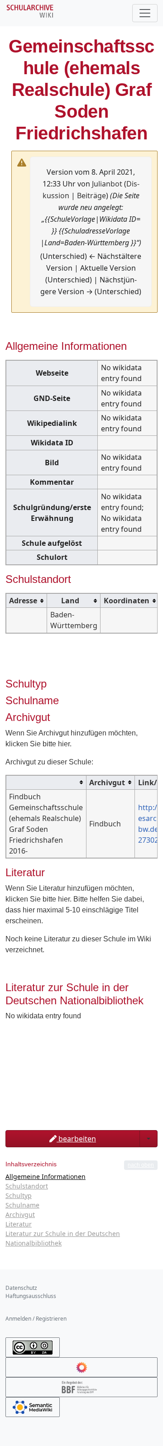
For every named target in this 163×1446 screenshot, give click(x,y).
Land (70, 601)
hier (64, 744)
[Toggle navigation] (145, 13)
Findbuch (105, 824)
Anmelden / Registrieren (36, 1318)
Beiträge (91, 195)
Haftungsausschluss (30, 1296)
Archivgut (107, 782)
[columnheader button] (26, 600)
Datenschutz (21, 1288)
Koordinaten (126, 601)
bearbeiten (76, 1139)
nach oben (141, 1165)
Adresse (23, 601)
